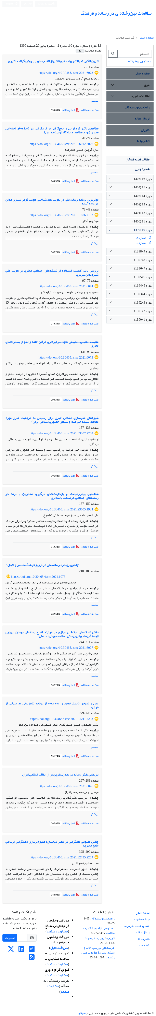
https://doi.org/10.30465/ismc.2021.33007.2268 (61, 433)
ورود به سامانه (45, 3)
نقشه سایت (143, 945)
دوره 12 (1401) (142, 213)
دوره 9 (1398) (143, 251)
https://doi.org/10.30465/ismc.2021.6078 (38, 577)
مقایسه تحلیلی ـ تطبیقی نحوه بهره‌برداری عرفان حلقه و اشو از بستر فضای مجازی (52, 344)
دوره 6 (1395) (143, 277)
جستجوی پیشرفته (139, 61)
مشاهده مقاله (90, 110)
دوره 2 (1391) (143, 311)
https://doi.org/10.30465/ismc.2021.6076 (66, 786)
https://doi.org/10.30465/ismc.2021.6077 (66, 648)
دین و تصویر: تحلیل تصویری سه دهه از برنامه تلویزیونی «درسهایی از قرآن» (52, 705)
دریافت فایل (59, 947)
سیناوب (81, 1013)
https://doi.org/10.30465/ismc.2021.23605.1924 (61, 509)
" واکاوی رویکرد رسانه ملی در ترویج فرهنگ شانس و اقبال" (42, 565)
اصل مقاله (63, 110)
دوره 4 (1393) (143, 294)
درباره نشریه (142, 919)
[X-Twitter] (11, 950)
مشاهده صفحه (57, 931)
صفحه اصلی (146, 37)
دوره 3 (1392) (143, 303)
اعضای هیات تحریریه (137, 926)
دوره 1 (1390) (143, 320)
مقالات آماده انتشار (138, 159)
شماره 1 (141, 243)
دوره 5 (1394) (143, 285)
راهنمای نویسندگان (137, 107)
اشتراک (10, 938)
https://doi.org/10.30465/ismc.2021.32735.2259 (61, 857)
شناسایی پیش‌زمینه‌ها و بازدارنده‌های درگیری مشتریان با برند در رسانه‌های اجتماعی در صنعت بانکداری (52, 496)
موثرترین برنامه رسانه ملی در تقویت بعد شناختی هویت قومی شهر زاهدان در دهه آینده (52, 201)
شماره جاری (142, 169)
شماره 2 (141, 238)
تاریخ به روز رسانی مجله (100, 938)
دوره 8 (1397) (143, 260)
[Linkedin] (21, 950)
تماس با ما (143, 141)
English (10, 3)
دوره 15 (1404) (142, 187)
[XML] (16, 46)
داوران (145, 130)
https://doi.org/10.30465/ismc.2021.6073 (66, 357)
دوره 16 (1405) (142, 179)
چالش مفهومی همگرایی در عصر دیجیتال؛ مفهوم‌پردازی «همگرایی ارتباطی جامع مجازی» (52, 843)
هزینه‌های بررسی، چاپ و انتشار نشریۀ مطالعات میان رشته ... (98, 952)
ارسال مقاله (142, 118)
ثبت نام (28, 3)
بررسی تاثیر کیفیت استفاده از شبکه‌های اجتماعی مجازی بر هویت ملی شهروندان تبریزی (52, 272)
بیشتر (94, 100)
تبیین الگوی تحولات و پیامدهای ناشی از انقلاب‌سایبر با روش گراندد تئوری (53, 61)
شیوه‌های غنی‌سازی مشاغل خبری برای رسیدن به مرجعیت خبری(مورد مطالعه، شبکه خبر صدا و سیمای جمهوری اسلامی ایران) (52, 420)
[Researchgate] (32, 950)
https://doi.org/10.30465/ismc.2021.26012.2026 (61, 144)
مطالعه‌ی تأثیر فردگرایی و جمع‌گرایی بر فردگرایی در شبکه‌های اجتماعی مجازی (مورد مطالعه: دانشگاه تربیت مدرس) (52, 130)
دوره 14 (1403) (142, 196)
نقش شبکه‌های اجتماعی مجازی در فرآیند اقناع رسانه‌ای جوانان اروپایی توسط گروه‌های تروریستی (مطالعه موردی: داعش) (52, 634)
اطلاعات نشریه (140, 96)
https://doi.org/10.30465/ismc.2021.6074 (66, 286)
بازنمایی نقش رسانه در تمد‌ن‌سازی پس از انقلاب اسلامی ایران (60, 774)
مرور (147, 85)
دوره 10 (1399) (142, 230)
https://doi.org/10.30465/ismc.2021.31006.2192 (61, 215)
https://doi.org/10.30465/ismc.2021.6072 (66, 73)
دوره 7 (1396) (143, 268)
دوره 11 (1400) (142, 221)
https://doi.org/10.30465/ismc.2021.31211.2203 (61, 719)
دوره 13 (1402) (142, 204)
